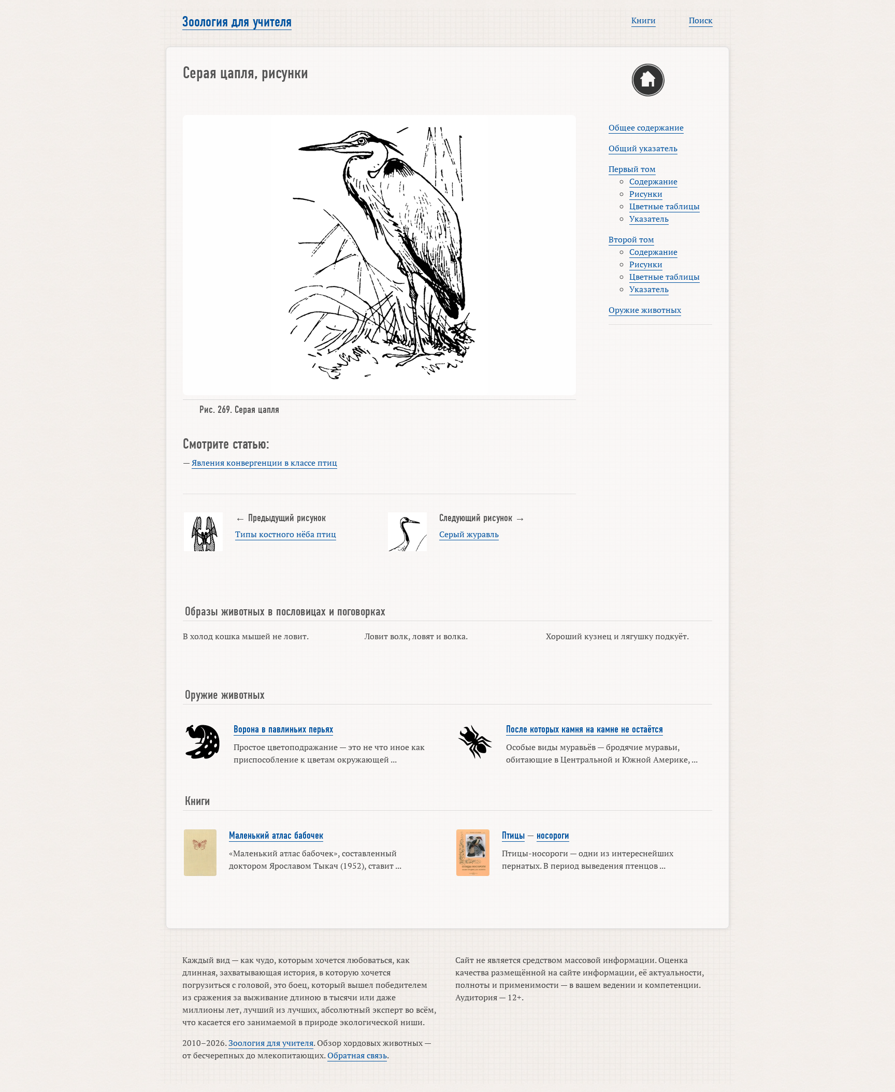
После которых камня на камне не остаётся (584, 729)
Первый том (632, 169)
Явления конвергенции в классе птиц (264, 462)
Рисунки (645, 193)
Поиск (701, 20)
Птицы (513, 835)
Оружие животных (645, 309)
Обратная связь (357, 1055)
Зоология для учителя (237, 22)
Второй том (631, 239)
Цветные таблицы (664, 206)
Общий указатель (643, 148)
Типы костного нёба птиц (285, 534)
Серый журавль (469, 534)
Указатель (649, 218)
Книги (643, 20)
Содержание (653, 181)
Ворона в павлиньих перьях (283, 729)
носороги (553, 835)
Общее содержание (646, 127)
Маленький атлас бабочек (276, 835)
